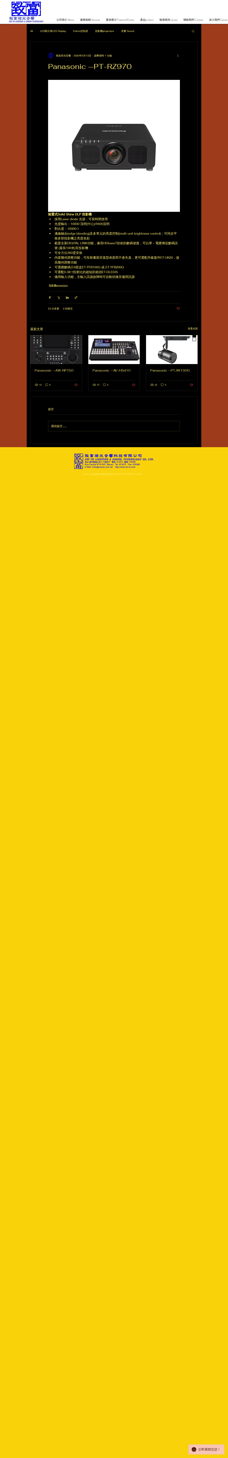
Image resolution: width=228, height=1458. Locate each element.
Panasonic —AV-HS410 (111, 370)
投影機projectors (104, 30)
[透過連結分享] (76, 297)
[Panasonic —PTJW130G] (172, 349)
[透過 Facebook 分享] (49, 297)
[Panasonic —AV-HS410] (114, 349)
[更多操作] (178, 55)
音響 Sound (127, 30)
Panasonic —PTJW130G (170, 370)
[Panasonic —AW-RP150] (56, 349)
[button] (193, 31)
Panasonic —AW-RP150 (54, 370)
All (31, 30)
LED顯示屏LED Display (53, 30)
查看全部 (193, 328)
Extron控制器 (80, 30)
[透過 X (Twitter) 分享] (58, 297)
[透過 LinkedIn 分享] (67, 297)
